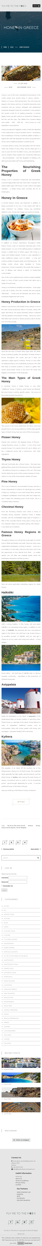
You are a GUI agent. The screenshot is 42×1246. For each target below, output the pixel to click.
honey (38, 826)
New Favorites (9, 993)
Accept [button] (21, 1243)
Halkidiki (11, 630)
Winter (6, 1039)
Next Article (35, 849)
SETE (18, 1196)
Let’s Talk (21, 802)
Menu (36, 6)
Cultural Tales (9, 931)
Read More (28, 1243)
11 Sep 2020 (22, 83)
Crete (6, 927)
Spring (6, 1022)
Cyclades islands (10, 939)
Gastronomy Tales (24, 87)
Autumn (7, 919)
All (5, 910)
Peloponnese (9, 1002)
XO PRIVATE (21, 1198)
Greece (30, 826)
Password (5, 882)
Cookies (18, 1185)
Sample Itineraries (11, 1010)
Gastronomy (9, 960)
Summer (7, 1027)
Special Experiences (11, 1018)
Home (5, 47)
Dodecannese (9, 948)
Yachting (7, 1043)
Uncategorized (9, 1031)
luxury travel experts (8, 828)
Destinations (9, 943)
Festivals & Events (11, 952)
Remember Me (8, 886)
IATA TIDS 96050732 (23, 1200)
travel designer (21, 828)
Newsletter (8, 997)
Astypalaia (32, 716)
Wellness (7, 1035)
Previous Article (8, 849)
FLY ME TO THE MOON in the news (16, 956)
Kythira (15, 777)
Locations (8, 985)
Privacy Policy (20, 1183)
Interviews (8, 977)
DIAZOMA (20, 1194)
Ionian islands (9, 981)
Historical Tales (10, 973)
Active (6, 906)
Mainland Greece (10, 989)
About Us (19, 1179)
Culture (7, 935)
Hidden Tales (8, 968)
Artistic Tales (9, 914)
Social (6, 1014)
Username (5, 878)
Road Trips (8, 1006)
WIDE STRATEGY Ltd (23, 1192)
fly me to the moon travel (16, 826)
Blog (11, 47)
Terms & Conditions (22, 1181)
